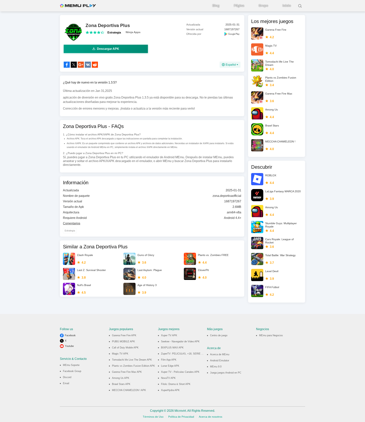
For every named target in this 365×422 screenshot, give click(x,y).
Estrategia (114, 32)
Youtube (69, 346)
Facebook (70, 335)
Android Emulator (219, 360)
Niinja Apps (133, 32)
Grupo (263, 5)
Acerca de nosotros (210, 416)
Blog (215, 5)
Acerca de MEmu (219, 354)
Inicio (286, 5)
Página (239, 5)
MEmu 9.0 (215, 366)
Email (66, 383)
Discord (67, 377)
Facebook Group (72, 371)
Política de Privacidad (181, 416)
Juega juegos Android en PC (225, 372)
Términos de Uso (153, 416)
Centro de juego (218, 335)
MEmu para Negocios (271, 335)
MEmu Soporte (71, 365)
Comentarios (71, 223)
